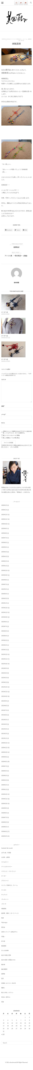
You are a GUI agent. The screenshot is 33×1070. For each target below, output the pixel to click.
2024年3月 (4, 598)
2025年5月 (4, 547)
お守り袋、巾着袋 (6, 852)
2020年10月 (4, 752)
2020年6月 (4, 771)
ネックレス (4, 894)
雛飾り (3, 987)
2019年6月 (4, 822)
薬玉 (2, 978)
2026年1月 (4, 510)
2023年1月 (4, 649)
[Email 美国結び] (26, 3)
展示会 (22, 40)
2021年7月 (4, 710)
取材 (2, 918)
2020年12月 (4, 743)
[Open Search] (31, 3)
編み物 (3, 964)
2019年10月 (4, 803)
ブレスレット (5, 899)
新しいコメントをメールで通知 (11, 435)
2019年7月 (4, 817)
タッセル (3, 890)
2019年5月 (4, 826)
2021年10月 (4, 696)
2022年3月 (4, 677)
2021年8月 (4, 705)
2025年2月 (4, 561)
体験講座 (3, 908)
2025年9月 (4, 528)
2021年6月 (4, 715)
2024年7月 (4, 584)
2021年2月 (4, 733)
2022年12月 (4, 654)
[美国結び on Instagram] (16, 3)
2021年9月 (4, 701)
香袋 (2, 1001)
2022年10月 (4, 663)
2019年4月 (4, 831)
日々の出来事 (5, 950)
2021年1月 (4, 738)
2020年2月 (4, 785)
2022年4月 (4, 673)
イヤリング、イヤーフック (8, 871)
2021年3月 (4, 729)
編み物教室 (4, 969)
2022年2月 (4, 682)
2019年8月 (4, 813)
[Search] (29, 1042)
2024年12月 (4, 570)
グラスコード (5, 880)
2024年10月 (4, 575)
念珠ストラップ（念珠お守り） (9, 932)
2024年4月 (4, 593)
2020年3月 (4, 780)
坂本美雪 (16, 282)
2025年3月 (4, 556)
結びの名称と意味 (6, 955)
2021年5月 (4, 719)
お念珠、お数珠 (5, 857)
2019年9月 (4, 808)
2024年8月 (4, 579)
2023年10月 (4, 617)
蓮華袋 (3, 974)
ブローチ (3, 904)
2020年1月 (4, 789)
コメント (3, 379)
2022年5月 (4, 668)
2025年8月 (4, 533)
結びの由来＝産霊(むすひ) (8, 959)
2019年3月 (4, 836)
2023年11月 (4, 612)
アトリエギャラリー (6, 866)
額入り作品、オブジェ (7, 992)
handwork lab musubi (7, 848)
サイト (3, 423)
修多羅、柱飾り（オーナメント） (10, 913)
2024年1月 (4, 603)
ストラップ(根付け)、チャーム (19, 39)
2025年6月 (4, 542)
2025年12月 (4, 514)
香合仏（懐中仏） (6, 997)
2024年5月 (4, 589)
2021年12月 (4, 687)
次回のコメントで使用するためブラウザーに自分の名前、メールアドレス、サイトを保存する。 (17, 432)
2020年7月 (4, 766)
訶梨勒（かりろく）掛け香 (8, 983)
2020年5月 (4, 775)
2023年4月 (4, 635)
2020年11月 (4, 747)
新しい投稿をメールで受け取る (11, 437)
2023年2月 (4, 645)
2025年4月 (4, 552)
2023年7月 (4, 626)
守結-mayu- (4, 922)
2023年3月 (4, 640)
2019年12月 (4, 794)
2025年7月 (4, 537)
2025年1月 (4, 565)
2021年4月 (4, 724)
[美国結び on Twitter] (21, 3)
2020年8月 (4, 761)
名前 (3, 406)
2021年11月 (4, 691)
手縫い (3, 936)
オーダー (3, 876)
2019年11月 (4, 798)
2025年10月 (4, 524)
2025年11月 (4, 519)
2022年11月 (4, 659)
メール (3, 414)
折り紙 (3, 941)
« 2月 (3, 1034)
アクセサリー (5, 862)
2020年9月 (4, 757)
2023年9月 (4, 621)
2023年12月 (4, 607)
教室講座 (3, 946)
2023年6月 (4, 631)
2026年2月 (4, 505)
